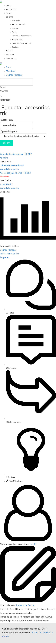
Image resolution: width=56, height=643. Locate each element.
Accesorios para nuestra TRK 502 (15, 173)
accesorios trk (17, 166)
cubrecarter (5, 166)
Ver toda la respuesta (9, 169)
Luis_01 (33, 544)
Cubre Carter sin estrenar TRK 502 (16, 154)
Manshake (4, 177)
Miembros (10, 71)
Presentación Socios (25, 605)
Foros (8, 67)
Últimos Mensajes (14, 75)
